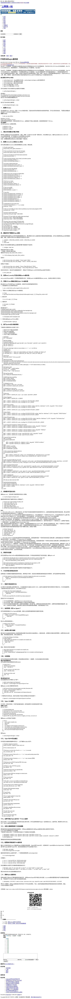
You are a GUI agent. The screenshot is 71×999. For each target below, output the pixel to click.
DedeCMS (8, 994)
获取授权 (27, 62)
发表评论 (5, 961)
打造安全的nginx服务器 (11, 986)
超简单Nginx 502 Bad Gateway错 (14, 980)
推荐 (4, 929)
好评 (15, 935)
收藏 (4, 926)
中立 (10, 935)
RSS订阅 (16, 2)
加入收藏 (26, 2)
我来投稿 (23, 62)
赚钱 (4, 41)
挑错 (4, 927)
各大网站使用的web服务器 (12, 982)
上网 (7, 969)
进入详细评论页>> (9, 964)
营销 (4, 50)
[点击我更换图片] (29, 960)
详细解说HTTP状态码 (11, 984)
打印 (4, 930)
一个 (4, 47)
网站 (4, 46)
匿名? (37, 959)
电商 (4, 53)
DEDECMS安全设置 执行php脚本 (14, 992)
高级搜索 (3, 2)
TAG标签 (12, 2)
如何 (4, 40)
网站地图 (7, 2)
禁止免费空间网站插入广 (12, 990)
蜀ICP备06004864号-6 (36, 997)
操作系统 (8, 968)
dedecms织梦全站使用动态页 (13, 979)
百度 (4, 44)
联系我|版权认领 (10, 64)
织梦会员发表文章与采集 (12, 987)
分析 (4, 51)
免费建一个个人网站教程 (12, 989)
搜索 (20, 34)
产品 (4, 48)
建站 (11, 55)
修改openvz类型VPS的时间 (14, 922)
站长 (4, 43)
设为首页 (21, 2)
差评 (20, 935)
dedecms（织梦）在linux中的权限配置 (17, 923)
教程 (8, 55)
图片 (7, 972)
